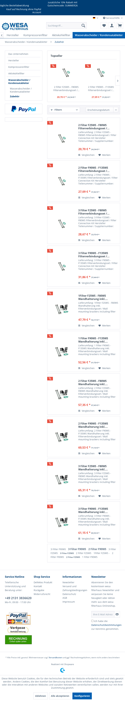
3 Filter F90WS (59, 549)
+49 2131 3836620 (18, 598)
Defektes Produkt (43, 582)
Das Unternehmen (18, 53)
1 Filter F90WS (89, 557)
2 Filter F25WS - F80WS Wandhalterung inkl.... (93, 382)
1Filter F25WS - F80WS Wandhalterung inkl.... (93, 297)
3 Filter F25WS (67, 553)
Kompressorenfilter (18, 66)
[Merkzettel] (104, 25)
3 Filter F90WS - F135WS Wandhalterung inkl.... (93, 510)
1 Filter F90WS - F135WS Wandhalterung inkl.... (93, 340)
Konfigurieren (82, 695)
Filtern (58, 109)
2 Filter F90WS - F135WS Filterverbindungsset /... (101, 88)
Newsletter (68, 582)
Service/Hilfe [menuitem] (112, 18)
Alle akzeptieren (60, 695)
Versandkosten (55, 657)
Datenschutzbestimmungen (106, 625)
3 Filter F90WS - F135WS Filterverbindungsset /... (94, 254)
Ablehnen (40, 695)
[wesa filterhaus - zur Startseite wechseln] (15, 26)
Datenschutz (69, 594)
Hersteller (13, 60)
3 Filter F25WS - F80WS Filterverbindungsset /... (94, 212)
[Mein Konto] (112, 25)
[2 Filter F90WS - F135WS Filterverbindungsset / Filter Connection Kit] (101, 72)
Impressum (68, 601)
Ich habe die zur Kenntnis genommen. (106, 625)
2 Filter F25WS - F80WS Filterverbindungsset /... (66, 88)
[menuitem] (66, 25)
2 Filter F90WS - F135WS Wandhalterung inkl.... (93, 425)
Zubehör (14, 96)
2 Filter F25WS (84, 553)
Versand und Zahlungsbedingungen (74, 588)
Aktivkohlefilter (16, 73)
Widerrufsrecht (42, 594)
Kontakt (38, 586)
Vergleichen (88, 154)
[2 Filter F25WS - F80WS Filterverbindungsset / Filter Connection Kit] (66, 72)
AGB (64, 597)
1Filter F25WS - (102, 553)
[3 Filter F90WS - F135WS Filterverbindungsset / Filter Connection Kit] (62, 266)
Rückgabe (39, 590)
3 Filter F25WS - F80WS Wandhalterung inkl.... (93, 468)
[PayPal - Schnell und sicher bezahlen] (23, 109)
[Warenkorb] (120, 25)
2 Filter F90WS (97, 549)
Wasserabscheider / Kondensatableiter (19, 81)
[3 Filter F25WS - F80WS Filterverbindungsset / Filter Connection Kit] (62, 223)
